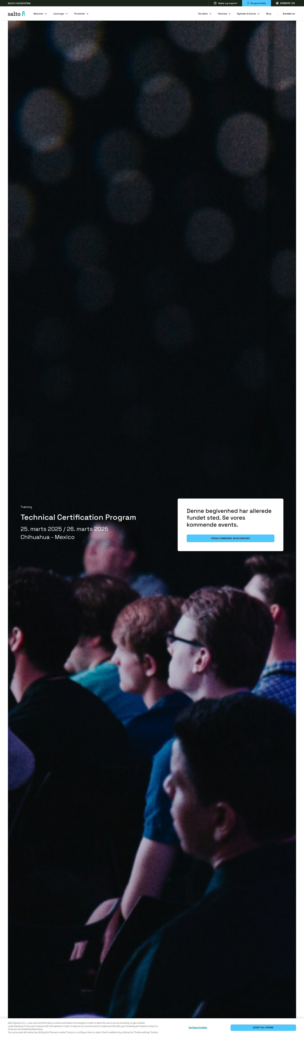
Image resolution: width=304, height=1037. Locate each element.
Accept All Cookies (263, 1027)
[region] (152, 1027)
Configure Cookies (198, 1027)
